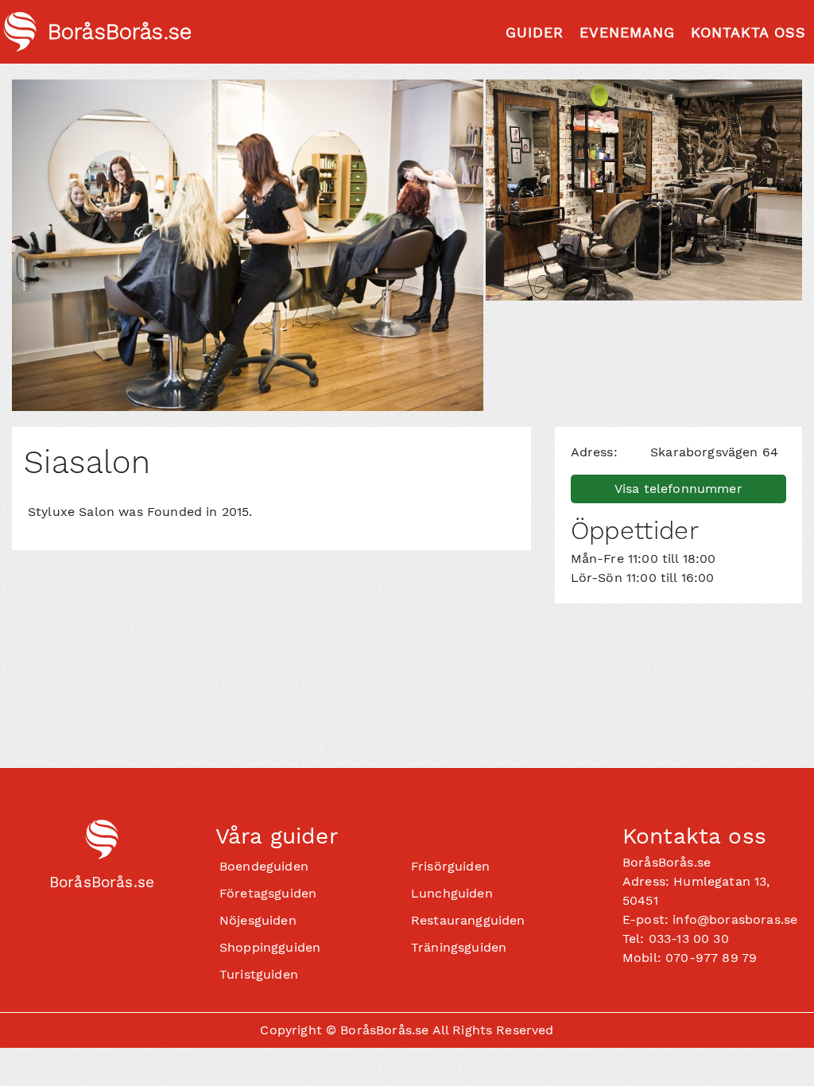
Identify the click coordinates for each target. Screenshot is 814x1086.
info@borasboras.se (735, 919)
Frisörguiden (450, 866)
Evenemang (627, 32)
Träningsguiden (458, 947)
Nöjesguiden (258, 920)
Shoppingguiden (269, 947)
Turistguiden (258, 974)
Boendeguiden (263, 866)
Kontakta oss (748, 32)
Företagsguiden (267, 893)
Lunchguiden (452, 893)
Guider (535, 32)
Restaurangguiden (468, 920)
